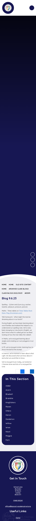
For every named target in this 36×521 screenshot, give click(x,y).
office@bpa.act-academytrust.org (18, 506)
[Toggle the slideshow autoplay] (33, 265)
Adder (27, 293)
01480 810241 (18, 501)
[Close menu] (31, 7)
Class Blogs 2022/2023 (12, 293)
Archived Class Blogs (19, 289)
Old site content (23, 285)
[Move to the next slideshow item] (33, 254)
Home (4, 285)
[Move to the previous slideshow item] (33, 260)
